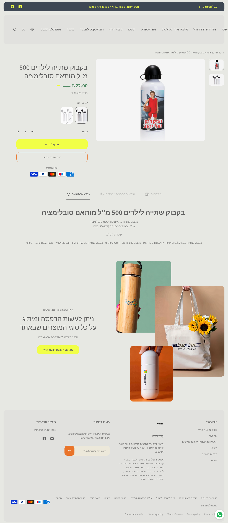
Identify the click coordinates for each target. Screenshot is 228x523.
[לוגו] (160, 424)
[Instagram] (12, 7)
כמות (85, 131)
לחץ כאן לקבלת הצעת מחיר (58, 349)
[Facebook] (20, 7)
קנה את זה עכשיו (52, 157)
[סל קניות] (32, 29)
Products (215, 52)
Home (209, 52)
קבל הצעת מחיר (207, 7)
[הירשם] (69, 451)
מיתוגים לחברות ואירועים (120, 194)
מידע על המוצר (81, 194)
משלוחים (156, 194)
